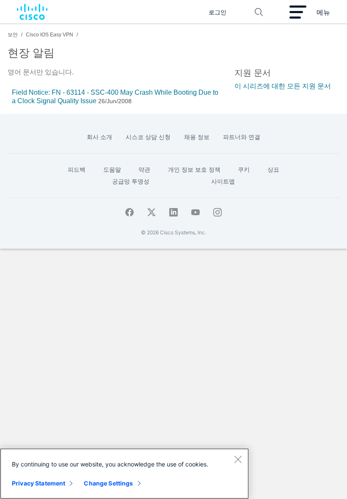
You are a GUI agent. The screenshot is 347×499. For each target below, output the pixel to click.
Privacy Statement (38, 483)
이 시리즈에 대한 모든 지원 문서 (282, 86)
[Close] (238, 459)
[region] (124, 473)
